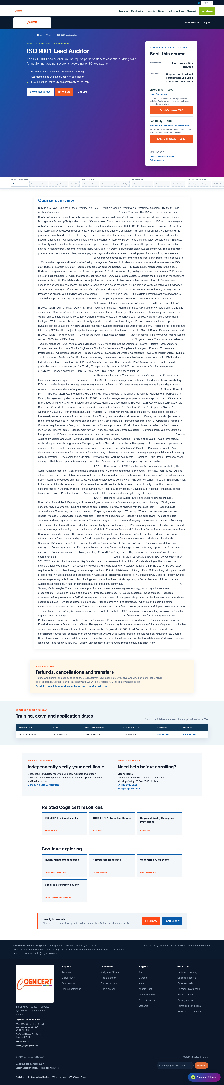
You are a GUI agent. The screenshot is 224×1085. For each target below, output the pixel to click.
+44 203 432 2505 (23, 1041)
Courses (49, 34)
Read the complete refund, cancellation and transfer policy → (71, 686)
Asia (141, 983)
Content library (192, 22)
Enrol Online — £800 (171, 110)
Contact (191, 10)
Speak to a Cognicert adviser (62, 891)
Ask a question (157, 159)
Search (201, 1065)
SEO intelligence (59, 1077)
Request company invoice (162, 155)
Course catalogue (71, 989)
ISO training (21, 1077)
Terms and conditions (189, 1006)
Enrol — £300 (189, 734)
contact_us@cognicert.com (27, 1045)
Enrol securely (185, 983)
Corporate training (187, 972)
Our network (68, 983)
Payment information (188, 989)
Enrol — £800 (162, 734)
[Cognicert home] (19, 11)
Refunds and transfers (189, 1011)
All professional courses (107, 866)
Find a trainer (107, 989)
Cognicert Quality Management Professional (158, 824)
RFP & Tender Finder (77, 1077)
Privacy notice (185, 1000)
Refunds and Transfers (172, 945)
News (161, 10)
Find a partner (108, 977)
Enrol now (207, 10)
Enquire (207, 22)
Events (151, 10)
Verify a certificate (110, 972)
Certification (137, 10)
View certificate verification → (45, 785)
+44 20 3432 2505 (127, 785)
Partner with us (176, 10)
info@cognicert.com (129, 788)
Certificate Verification (199, 945)
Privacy (154, 945)
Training (123, 10)
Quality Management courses (62, 866)
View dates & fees (40, 91)
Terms (144, 945)
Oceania (143, 1006)
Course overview (20, 184)
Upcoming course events (155, 866)
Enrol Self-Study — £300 (171, 138)
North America (147, 994)
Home (39, 34)
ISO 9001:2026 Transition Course (112, 824)
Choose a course (186, 977)
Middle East (145, 989)
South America (147, 1000)
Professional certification (38, 1077)
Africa (142, 972)
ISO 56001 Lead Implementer (61, 824)
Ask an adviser (185, 994)
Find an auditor (108, 983)
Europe (143, 977)
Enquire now (172, 921)
